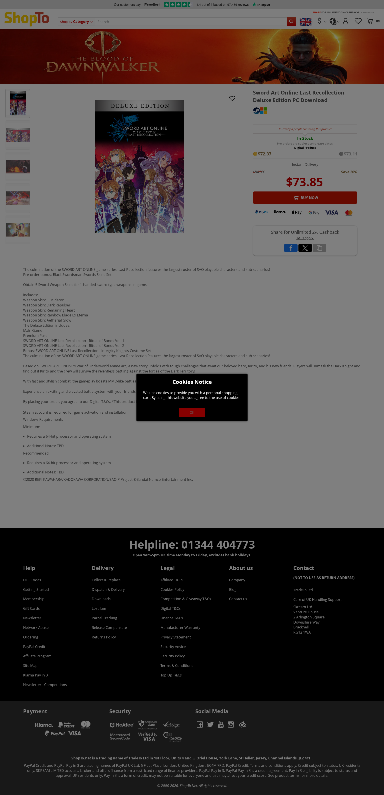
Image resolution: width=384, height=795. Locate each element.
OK (192, 412)
